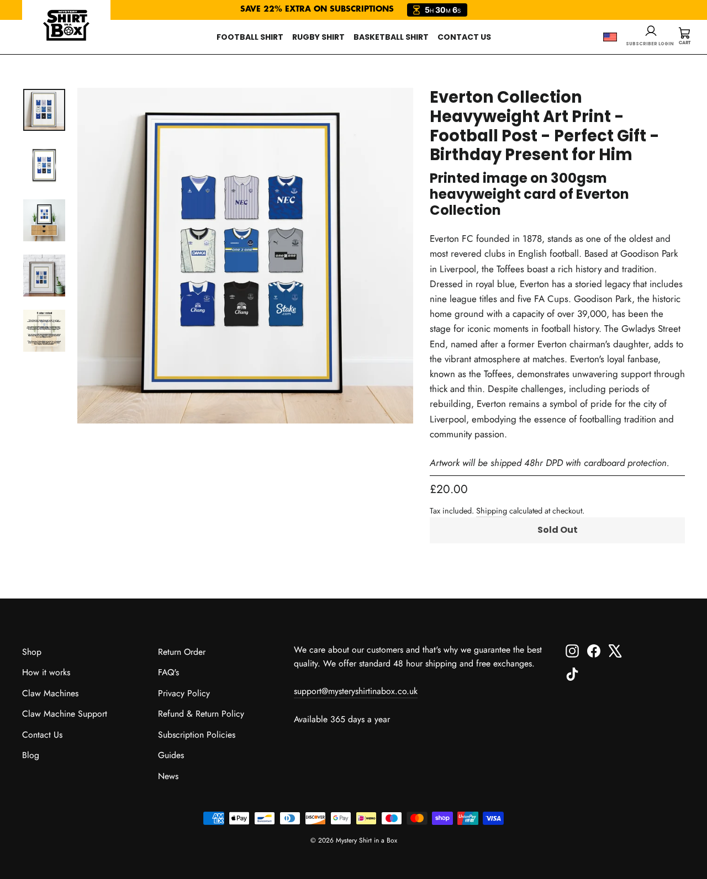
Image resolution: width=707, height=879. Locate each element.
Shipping (491, 510)
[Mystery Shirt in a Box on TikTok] (572, 673)
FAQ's (168, 672)
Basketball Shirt (391, 37)
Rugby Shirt (318, 37)
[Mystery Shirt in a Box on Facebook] (593, 650)
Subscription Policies (196, 734)
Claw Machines (50, 693)
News (168, 776)
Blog (30, 755)
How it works (46, 672)
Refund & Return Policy (201, 713)
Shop (31, 651)
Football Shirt (250, 37)
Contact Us (464, 37)
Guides (171, 755)
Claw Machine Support (64, 713)
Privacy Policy (184, 693)
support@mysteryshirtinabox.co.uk (356, 691)
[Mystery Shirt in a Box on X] (615, 650)
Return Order (181, 651)
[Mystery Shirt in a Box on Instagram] (572, 650)
